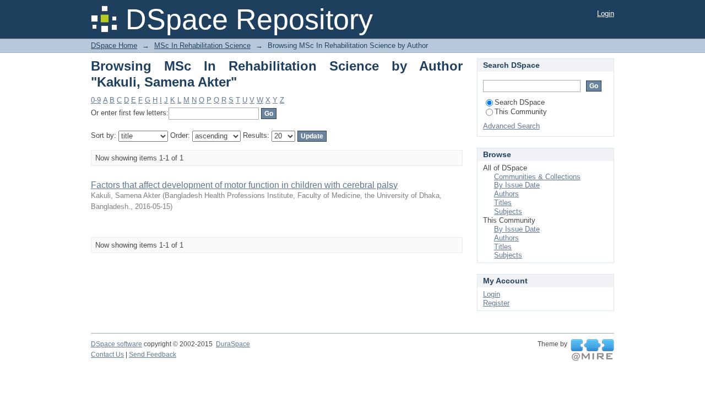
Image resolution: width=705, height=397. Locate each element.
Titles (503, 202)
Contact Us (107, 354)
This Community (521, 112)
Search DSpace (520, 102)
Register (496, 303)
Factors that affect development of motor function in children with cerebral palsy (244, 185)
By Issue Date (517, 185)
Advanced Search (511, 126)
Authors (506, 194)
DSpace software (116, 344)
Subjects (508, 211)
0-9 (96, 100)
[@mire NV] (592, 350)
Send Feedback (152, 354)
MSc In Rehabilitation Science (202, 45)
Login (605, 13)
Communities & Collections (537, 177)
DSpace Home (114, 45)
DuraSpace (233, 344)
